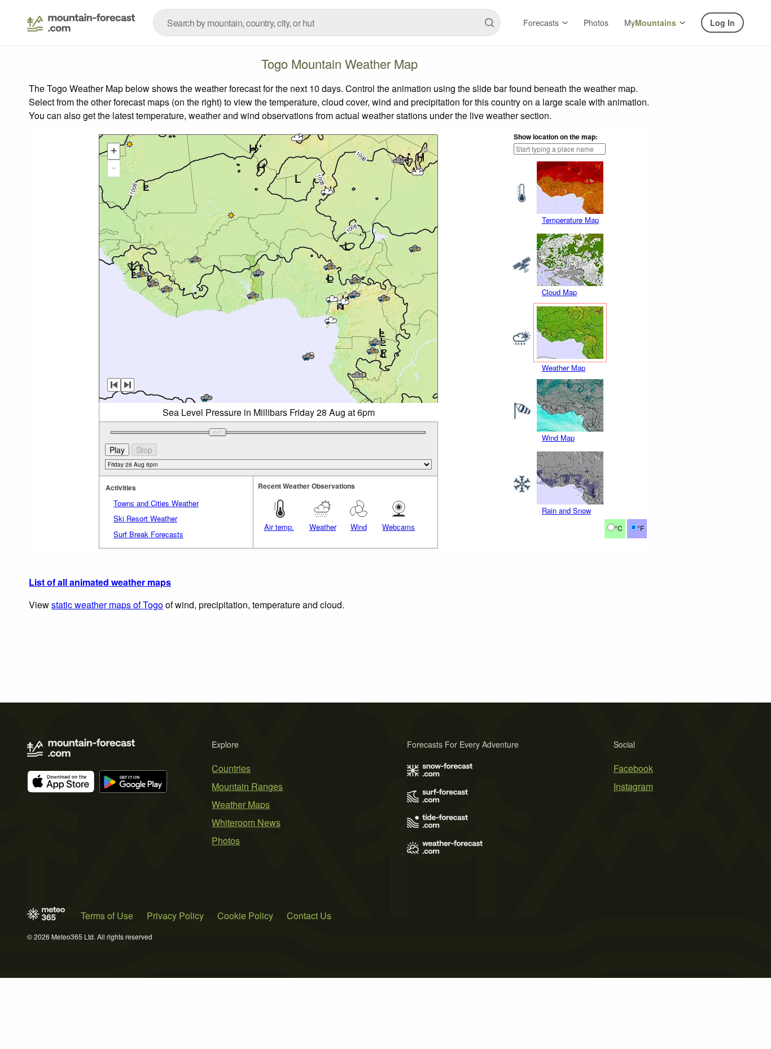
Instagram (633, 786)
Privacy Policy (175, 915)
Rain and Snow (566, 510)
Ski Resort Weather (145, 518)
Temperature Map (570, 219)
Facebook (633, 768)
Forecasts (541, 22)
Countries (231, 768)
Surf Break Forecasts (148, 534)
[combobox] (327, 22)
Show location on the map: (556, 136)
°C (619, 528)
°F (640, 528)
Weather (322, 526)
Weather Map (563, 367)
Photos (596, 22)
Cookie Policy (245, 915)
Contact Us (309, 915)
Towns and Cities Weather (156, 503)
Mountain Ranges (247, 786)
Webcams (398, 526)
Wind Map (558, 437)
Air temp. (279, 526)
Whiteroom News (246, 822)
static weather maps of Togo (107, 604)
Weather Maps (241, 804)
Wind (359, 526)
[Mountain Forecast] (81, 23)
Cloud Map (559, 292)
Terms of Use (107, 915)
